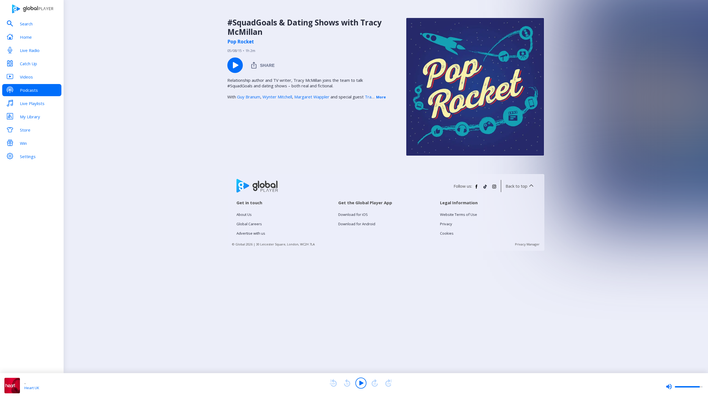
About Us (244, 214)
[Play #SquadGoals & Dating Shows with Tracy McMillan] (235, 65)
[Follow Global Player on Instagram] (494, 189)
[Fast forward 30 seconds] (374, 383)
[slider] (684, 386)
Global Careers (249, 223)
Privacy (446, 223)
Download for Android (356, 223)
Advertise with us (250, 233)
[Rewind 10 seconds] (347, 383)
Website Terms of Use (458, 214)
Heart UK (31, 387)
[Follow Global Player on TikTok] (485, 189)
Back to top (516, 186)
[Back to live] (388, 383)
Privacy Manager (527, 244)
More (381, 97)
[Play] (360, 383)
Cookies (447, 233)
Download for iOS (353, 214)
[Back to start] (333, 383)
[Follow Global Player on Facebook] (476, 189)
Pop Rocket (240, 42)
